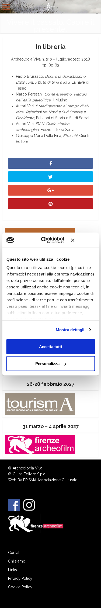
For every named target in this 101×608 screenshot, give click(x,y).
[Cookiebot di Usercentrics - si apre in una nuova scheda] (46, 240)
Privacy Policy (20, 578)
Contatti (14, 552)
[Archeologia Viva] (50, 6)
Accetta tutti (50, 346)
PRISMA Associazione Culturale (50, 480)
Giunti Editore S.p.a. (29, 474)
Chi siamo (16, 561)
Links (12, 570)
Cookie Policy (20, 587)
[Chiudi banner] (83, 240)
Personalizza (47, 363)
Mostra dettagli (70, 329)
